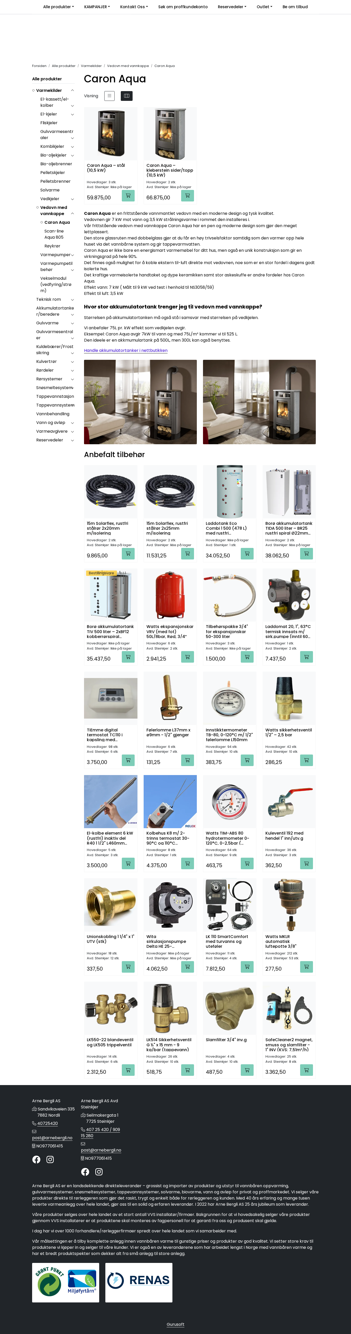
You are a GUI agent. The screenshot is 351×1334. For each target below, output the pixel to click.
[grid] (127, 96)
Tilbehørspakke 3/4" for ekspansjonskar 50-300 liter (227, 631)
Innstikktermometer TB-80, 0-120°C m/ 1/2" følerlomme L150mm (229, 735)
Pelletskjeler (52, 173)
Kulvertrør (46, 361)
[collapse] (72, 91)
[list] (109, 96)
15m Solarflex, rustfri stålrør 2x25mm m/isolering (167, 528)
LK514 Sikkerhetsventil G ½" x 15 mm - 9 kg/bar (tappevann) (168, 1044)
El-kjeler (48, 114)
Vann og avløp (50, 423)
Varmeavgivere (52, 431)
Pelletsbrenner (55, 181)
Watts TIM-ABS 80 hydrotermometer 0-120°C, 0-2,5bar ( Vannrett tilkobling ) (227, 838)
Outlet (263, 6)
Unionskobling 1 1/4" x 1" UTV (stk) (110, 939)
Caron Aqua (57, 222)
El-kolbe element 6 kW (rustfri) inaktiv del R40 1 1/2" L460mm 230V (110, 838)
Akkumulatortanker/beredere (55, 311)
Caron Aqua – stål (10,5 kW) (106, 168)
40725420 (47, 1123)
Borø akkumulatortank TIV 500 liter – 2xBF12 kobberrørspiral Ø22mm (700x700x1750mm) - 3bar (110, 631)
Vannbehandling (52, 414)
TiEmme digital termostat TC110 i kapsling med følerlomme (105, 735)
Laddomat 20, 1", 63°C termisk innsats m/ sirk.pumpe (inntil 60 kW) (288, 631)
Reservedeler (230, 6)
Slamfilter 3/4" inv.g (226, 1040)
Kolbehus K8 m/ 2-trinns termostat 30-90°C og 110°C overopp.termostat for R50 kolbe (170, 838)
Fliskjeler (49, 123)
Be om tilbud (295, 6)
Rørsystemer (49, 379)
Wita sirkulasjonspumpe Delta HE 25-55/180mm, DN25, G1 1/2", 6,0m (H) (167, 941)
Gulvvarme (47, 323)
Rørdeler (45, 370)
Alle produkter (57, 6)
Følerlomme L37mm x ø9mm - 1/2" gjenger (168, 733)
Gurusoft (175, 1324)
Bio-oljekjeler (53, 155)
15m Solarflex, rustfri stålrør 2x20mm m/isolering (107, 528)
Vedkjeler (49, 199)
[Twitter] (36, 1159)
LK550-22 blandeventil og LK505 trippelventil (110, 1042)
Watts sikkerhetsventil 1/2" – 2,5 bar (288, 733)
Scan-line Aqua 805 (54, 234)
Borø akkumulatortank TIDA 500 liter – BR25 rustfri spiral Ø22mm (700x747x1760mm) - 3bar (288, 528)
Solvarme (50, 190)
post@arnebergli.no (52, 1138)
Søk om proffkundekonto (183, 6)
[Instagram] (50, 1159)
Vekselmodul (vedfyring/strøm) (55, 284)
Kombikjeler (52, 146)
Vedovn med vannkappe (53, 211)
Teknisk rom (48, 299)
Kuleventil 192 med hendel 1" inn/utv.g (284, 836)
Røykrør (52, 246)
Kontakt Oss (132, 6)
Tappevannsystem (55, 405)
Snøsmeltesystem (54, 388)
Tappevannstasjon (55, 396)
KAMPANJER (95, 6)
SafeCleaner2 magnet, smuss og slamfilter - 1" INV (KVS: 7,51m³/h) (289, 1044)
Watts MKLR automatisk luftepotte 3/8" (281, 941)
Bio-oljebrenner (56, 164)
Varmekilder (49, 90)
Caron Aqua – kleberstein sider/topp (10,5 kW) (169, 170)
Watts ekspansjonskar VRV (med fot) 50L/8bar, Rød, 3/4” (169, 631)
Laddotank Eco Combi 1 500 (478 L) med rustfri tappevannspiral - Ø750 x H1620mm (226, 528)
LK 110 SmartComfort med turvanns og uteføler (227, 941)
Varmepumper (55, 255)
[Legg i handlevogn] (128, 195)
